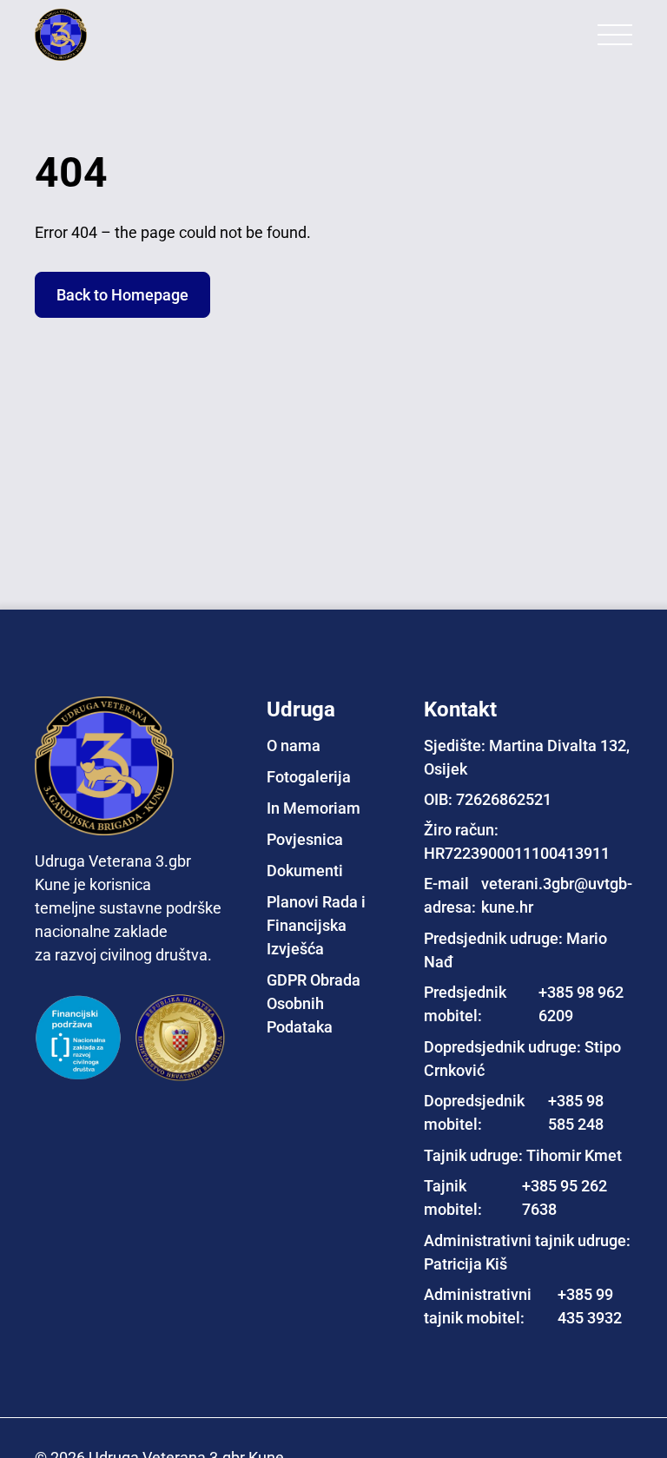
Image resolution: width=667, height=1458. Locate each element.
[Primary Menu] (615, 34)
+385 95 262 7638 (564, 1197)
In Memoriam (313, 808)
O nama (293, 745)
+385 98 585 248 (576, 1112)
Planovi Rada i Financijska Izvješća (316, 925)
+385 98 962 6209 (581, 1004)
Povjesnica (305, 839)
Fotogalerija (309, 777)
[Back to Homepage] (104, 35)
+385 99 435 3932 (590, 1306)
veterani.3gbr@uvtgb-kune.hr (556, 895)
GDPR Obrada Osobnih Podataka (313, 1003)
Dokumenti (305, 870)
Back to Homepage (122, 295)
